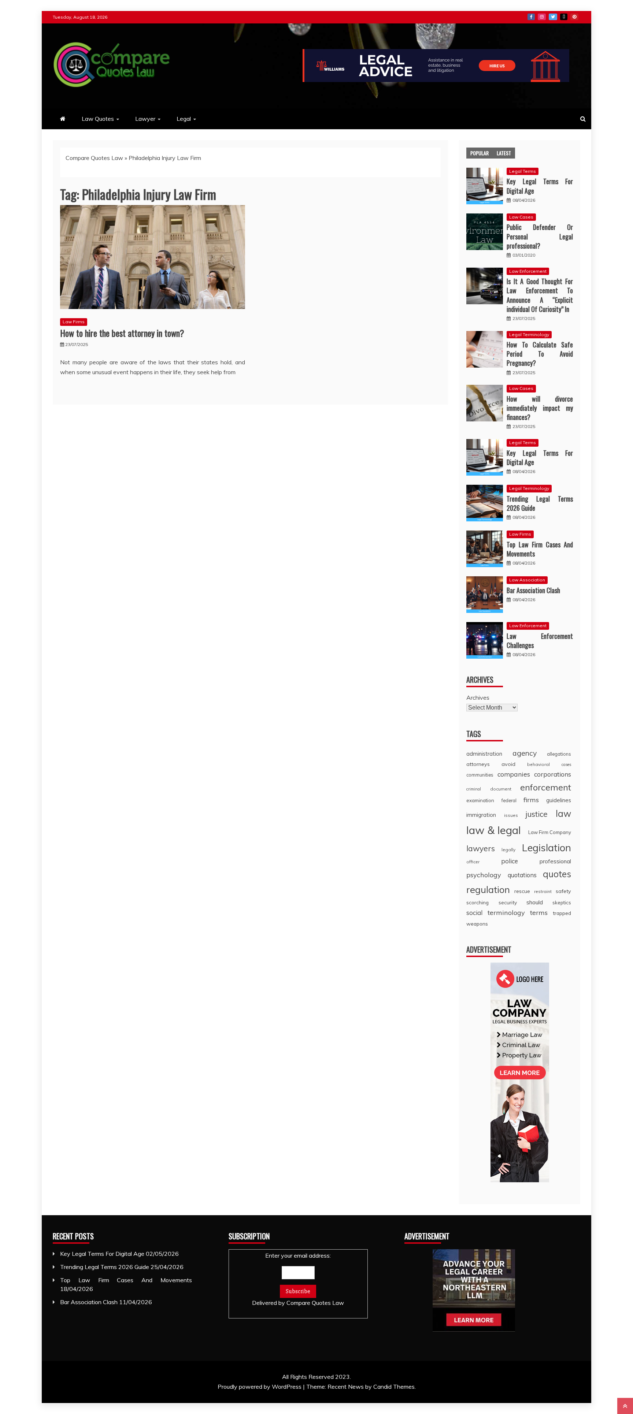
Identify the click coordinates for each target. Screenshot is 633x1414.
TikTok (563, 17)
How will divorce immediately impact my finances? (540, 408)
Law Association (527, 580)
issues (511, 815)
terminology (506, 912)
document (500, 789)
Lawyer (145, 118)
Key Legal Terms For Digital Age (540, 185)
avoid (508, 764)
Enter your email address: (298, 1279)
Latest (504, 153)
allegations (559, 754)
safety (563, 891)
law (563, 813)
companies (513, 774)
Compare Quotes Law (94, 157)
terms (539, 912)
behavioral (538, 764)
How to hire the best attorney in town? (122, 332)
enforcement (545, 787)
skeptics (561, 902)
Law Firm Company (549, 832)
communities (479, 775)
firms (531, 800)
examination (480, 800)
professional (555, 861)
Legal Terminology (529, 334)
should (534, 902)
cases (566, 764)
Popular (479, 153)
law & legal (493, 830)
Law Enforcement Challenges (540, 640)
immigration (481, 814)
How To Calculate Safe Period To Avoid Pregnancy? (540, 354)
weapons (477, 923)
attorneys (478, 764)
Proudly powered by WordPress (260, 1386)
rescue (522, 891)
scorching (477, 902)
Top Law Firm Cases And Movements (540, 549)
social (474, 912)
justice (537, 814)
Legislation (546, 847)
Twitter (553, 17)
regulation (488, 889)
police (509, 861)
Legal (184, 118)
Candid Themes (394, 1386)
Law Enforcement (528, 271)
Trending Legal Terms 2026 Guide (540, 503)
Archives (477, 697)
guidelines (558, 800)
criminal (473, 789)
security (508, 902)
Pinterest (574, 17)
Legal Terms (522, 171)
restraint (543, 891)
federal (509, 800)
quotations (522, 875)
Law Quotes (98, 118)
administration (484, 753)
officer (473, 861)
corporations (552, 774)
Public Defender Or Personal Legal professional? (540, 236)
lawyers (480, 848)
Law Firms (74, 321)
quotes (557, 873)
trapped (562, 913)
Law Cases (521, 217)
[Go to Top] (625, 1406)
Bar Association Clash (533, 590)
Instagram (542, 17)
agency (524, 753)
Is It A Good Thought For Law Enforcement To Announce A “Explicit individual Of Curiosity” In (540, 295)
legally (508, 849)
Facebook (531, 17)
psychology (483, 875)
